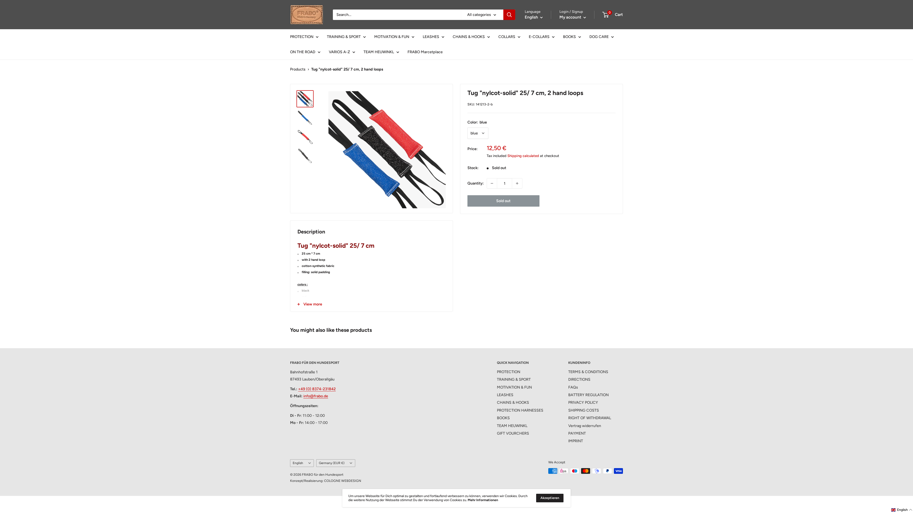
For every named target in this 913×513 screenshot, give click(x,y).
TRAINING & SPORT (344, 36)
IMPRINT (575, 441)
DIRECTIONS (579, 379)
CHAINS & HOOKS (469, 36)
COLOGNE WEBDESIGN (342, 481)
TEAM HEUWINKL (379, 52)
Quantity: (475, 183)
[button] (902, 510)
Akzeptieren (549, 498)
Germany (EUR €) (332, 463)
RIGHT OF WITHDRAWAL (589, 418)
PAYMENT (577, 433)
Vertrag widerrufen (584, 425)
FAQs (573, 387)
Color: (477, 122)
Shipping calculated (523, 156)
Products (297, 69)
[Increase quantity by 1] (517, 183)
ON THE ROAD (302, 52)
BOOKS (569, 36)
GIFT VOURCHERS (513, 433)
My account (570, 17)
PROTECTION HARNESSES (520, 410)
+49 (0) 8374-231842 (317, 389)
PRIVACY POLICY (583, 402)
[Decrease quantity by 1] (492, 183)
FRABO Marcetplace (425, 52)
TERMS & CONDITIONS (588, 372)
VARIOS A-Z (339, 52)
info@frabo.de (315, 396)
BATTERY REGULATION (588, 395)
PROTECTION (301, 36)
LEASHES (431, 36)
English (298, 463)
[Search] (509, 15)
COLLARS (506, 36)
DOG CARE (599, 36)
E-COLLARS (539, 36)
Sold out (503, 201)
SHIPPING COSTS (583, 410)
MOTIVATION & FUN (391, 36)
